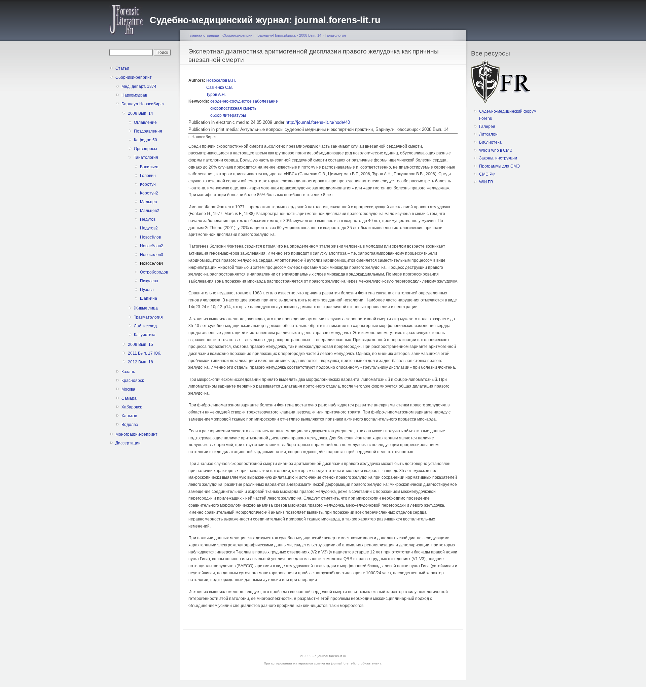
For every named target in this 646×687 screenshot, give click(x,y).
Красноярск (132, 380)
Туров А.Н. (216, 94)
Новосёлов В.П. (221, 80)
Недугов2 (149, 228)
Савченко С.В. (219, 87)
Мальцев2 (149, 210)
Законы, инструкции (498, 158)
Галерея (487, 126)
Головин (148, 175)
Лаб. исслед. (146, 326)
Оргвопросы (145, 148)
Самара (129, 398)
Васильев (149, 167)
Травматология (148, 317)
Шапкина (148, 298)
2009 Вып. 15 (140, 344)
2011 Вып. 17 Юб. (144, 353)
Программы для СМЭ (499, 166)
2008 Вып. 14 (140, 113)
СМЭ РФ (487, 174)
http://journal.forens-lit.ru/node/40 (318, 122)
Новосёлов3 (151, 254)
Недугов (147, 219)
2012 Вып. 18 (140, 362)
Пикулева (149, 281)
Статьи (122, 68)
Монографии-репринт (136, 434)
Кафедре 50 (145, 140)
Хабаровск (131, 407)
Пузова (147, 289)
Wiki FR (486, 182)
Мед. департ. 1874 (138, 86)
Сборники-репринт (133, 77)
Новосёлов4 (151, 263)
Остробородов (152, 272)
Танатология (146, 157)
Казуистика (144, 334)
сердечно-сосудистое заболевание (244, 101)
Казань (128, 371)
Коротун (148, 184)
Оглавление (145, 122)
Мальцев (148, 202)
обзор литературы (228, 115)
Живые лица (146, 308)
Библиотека (490, 142)
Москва (128, 389)
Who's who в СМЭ (495, 150)
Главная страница (203, 35)
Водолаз (129, 424)
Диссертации (128, 443)
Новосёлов (150, 237)
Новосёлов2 (151, 246)
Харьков (129, 415)
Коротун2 (149, 193)
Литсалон (488, 134)
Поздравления (148, 131)
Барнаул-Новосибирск (142, 104)
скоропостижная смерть (233, 108)
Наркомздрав (134, 95)
